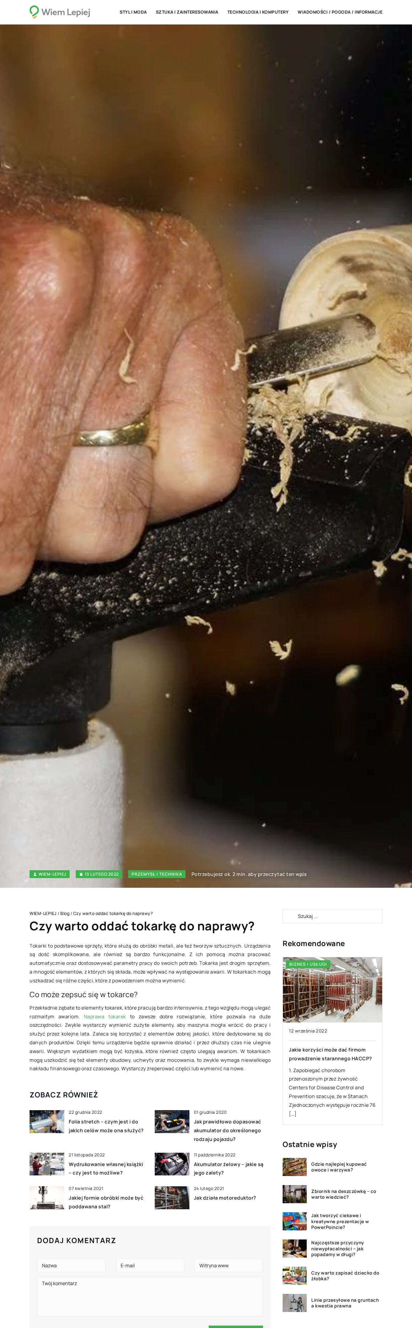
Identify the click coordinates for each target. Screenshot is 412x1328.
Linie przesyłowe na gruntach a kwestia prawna (345, 1303)
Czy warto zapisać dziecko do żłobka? (345, 1276)
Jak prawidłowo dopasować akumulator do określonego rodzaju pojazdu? (227, 1130)
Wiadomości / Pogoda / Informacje (340, 12)
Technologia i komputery (258, 12)
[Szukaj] (290, 916)
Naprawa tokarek (105, 1016)
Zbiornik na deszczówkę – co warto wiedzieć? (343, 1194)
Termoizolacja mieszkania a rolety (330, 1049)
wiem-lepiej (52, 874)
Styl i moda (133, 12)
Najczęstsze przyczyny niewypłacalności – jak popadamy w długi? (337, 1249)
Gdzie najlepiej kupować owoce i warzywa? (339, 1167)
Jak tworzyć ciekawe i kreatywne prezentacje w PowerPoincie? (340, 1221)
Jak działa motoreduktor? (225, 1197)
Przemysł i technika (157, 874)
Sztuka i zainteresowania (187, 12)
